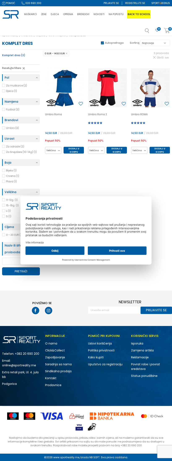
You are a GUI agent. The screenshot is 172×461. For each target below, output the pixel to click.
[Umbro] (51, 102)
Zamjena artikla (142, 350)
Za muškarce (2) (16, 85)
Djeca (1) (11, 91)
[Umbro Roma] (64, 87)
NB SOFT (94, 457)
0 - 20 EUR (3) (14, 235)
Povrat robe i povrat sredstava (145, 366)
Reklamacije (140, 357)
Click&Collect (55, 350)
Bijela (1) (11, 170)
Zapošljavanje (55, 357)
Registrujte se (135, 3)
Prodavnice (53, 385)
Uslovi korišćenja (100, 343)
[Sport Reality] (11, 14)
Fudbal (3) (12, 109)
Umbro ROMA (139, 114)
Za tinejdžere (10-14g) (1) (21, 152)
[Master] (29, 416)
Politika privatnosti (101, 350)
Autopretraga (114, 43)
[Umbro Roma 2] (107, 87)
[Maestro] (13, 416)
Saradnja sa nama (58, 364)
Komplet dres (13, 55)
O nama (51, 343)
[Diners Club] (77, 416)
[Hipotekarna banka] (112, 416)
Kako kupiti (96, 357)
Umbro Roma (53, 114)
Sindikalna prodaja (58, 371)
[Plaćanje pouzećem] (92, 427)
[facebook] (35, 310)
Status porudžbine (144, 376)
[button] (151, 32)
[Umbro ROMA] (150, 87)
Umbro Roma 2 (97, 114)
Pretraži (21, 271)
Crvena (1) (12, 176)
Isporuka (137, 343)
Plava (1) (11, 181)
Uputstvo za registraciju (105, 364)
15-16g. (12, 205)
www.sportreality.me (66, 457)
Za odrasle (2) (15, 146)
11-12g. (12, 200)
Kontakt (50, 378)
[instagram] (48, 310)
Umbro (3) (12, 128)
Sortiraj (134, 43)
